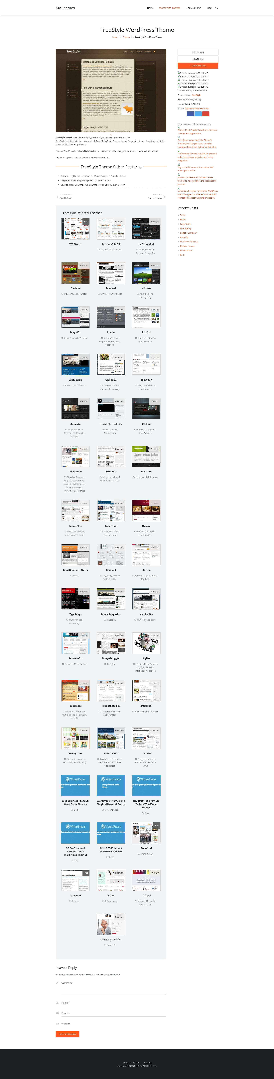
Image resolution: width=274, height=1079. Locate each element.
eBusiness (75, 705)
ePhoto (146, 288)
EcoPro (146, 332)
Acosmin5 (75, 895)
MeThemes (65, 7)
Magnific (75, 332)
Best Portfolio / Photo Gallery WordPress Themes (146, 804)
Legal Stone (185, 224)
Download (198, 58)
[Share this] (190, 113)
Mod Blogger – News (75, 570)
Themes (126, 37)
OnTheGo (111, 379)
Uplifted (146, 895)
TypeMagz (75, 614)
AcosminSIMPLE (111, 244)
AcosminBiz (75, 658)
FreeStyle (196, 95)
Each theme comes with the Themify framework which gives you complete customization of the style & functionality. (197, 143)
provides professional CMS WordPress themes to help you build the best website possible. (197, 181)
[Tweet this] (198, 113)
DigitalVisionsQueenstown (197, 108)
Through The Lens (111, 424)
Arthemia (111, 471)
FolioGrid (146, 848)
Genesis (146, 753)
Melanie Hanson (187, 246)
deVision (146, 471)
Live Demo (198, 52)
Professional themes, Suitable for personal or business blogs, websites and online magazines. (197, 157)
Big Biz (146, 570)
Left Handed (146, 244)
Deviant (75, 288)
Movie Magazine (111, 614)
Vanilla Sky (146, 614)
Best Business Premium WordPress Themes (75, 802)
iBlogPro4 (146, 379)
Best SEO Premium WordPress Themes (110, 849)
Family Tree (75, 753)
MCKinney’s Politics (111, 939)
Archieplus (75, 379)
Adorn (110, 895)
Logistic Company (188, 232)
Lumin (111, 332)
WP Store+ (75, 244)
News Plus (75, 526)
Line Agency (185, 228)
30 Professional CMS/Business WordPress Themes (75, 851)
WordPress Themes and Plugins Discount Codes (111, 802)
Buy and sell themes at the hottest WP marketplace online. (195, 169)
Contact (148, 1062)
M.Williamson (186, 250)
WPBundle (75, 471)
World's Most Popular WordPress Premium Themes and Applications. (197, 132)
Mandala (184, 237)
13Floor (146, 424)
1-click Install (198, 65)
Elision (183, 219)
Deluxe (146, 526)
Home (114, 37)
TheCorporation (111, 705)
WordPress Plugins (131, 1062)
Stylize (146, 658)
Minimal (111, 288)
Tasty (182, 215)
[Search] (216, 8)
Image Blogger (111, 658)
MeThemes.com (132, 1065)
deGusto (75, 424)
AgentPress (111, 753)
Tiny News (111, 526)
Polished (146, 705)
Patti (182, 255)
